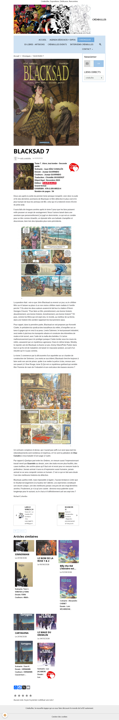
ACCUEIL (42, 39)
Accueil (16, 56)
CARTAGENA (21, 633)
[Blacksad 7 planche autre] (46, 262)
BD (16, 531)
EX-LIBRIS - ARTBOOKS (34, 44)
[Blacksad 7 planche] (46, 409)
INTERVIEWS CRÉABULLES (81, 44)
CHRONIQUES (84, 39)
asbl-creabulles (25, 158)
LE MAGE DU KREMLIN (44, 633)
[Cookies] (5, 715)
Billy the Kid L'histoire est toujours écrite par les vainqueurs (68, 567)
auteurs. (22, 531)
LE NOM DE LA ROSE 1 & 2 (45, 559)
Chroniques (26, 56)
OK (98, 64)
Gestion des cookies (59, 717)
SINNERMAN (22, 554)
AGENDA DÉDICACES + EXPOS (62, 39)
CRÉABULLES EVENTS (57, 44)
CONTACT (86, 49)
